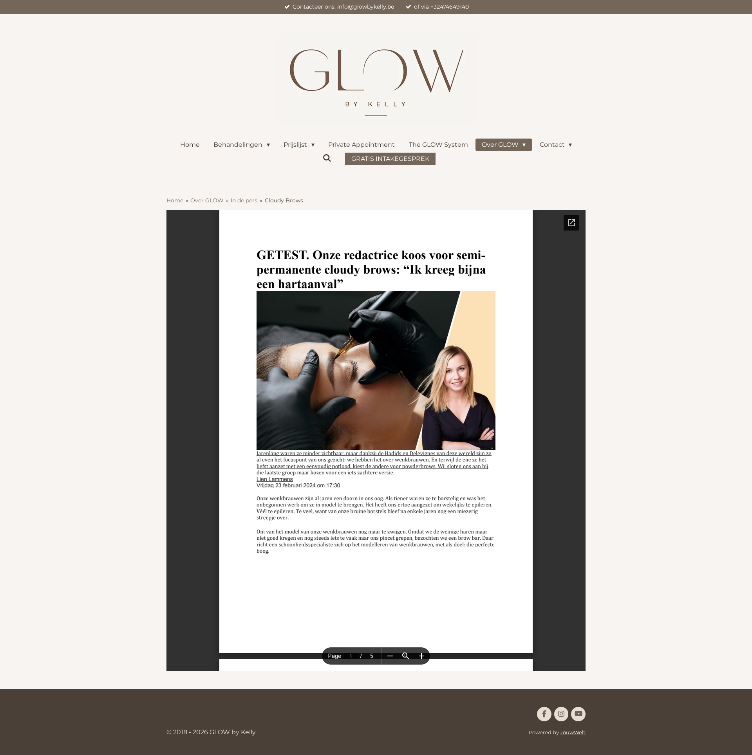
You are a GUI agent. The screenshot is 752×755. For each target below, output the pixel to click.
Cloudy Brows (284, 200)
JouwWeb (573, 732)
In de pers (244, 200)
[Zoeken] (327, 158)
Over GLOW (207, 200)
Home (174, 200)
